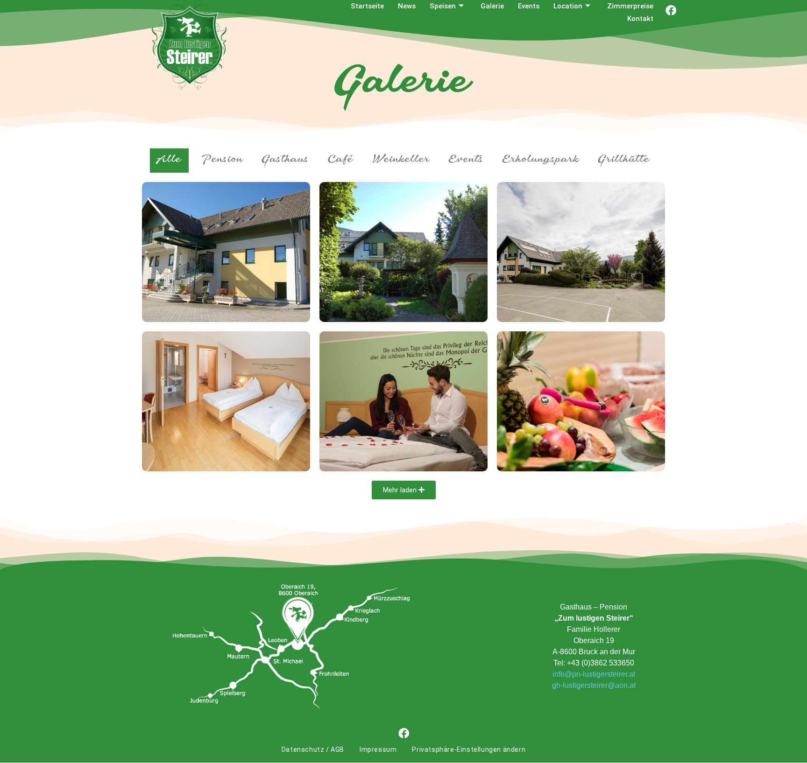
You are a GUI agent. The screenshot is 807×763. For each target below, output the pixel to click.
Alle (169, 160)
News (407, 6)
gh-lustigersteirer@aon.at (594, 685)
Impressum (378, 749)
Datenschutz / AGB (313, 749)
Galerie (492, 6)
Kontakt (640, 18)
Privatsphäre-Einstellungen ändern (468, 749)
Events (528, 6)
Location (567, 6)
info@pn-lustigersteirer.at (593, 674)
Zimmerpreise (630, 6)
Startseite (367, 6)
